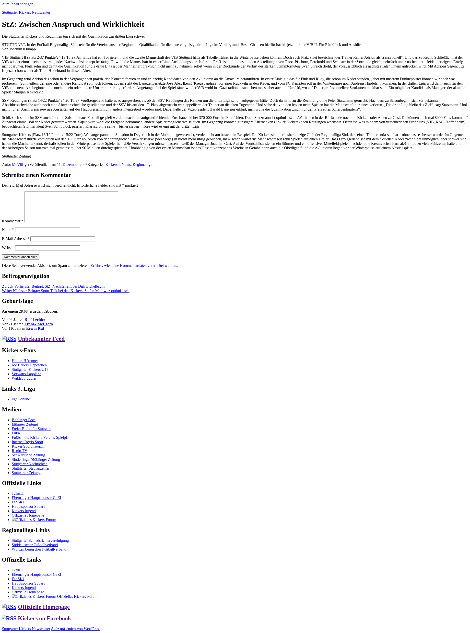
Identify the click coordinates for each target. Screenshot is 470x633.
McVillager (20, 164)
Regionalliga (142, 164)
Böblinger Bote (23, 420)
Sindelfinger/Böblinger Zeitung (36, 459)
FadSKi (18, 502)
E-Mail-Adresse (15, 239)
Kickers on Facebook (44, 618)
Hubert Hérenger (25, 361)
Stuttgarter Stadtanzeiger (30, 468)
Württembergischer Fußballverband (39, 549)
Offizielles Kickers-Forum (76, 596)
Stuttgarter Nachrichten (29, 464)
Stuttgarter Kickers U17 (30, 369)
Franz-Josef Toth (38, 324)
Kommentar (12, 221)
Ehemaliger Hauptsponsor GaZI (36, 498)
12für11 (18, 493)
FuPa (16, 433)
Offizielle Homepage (28, 515)
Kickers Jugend (24, 511)
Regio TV (19, 451)
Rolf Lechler (34, 319)
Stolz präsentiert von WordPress (75, 629)
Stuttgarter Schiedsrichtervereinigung (40, 540)
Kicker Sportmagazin (28, 446)
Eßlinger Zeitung (25, 424)
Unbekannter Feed (41, 339)
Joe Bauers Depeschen (29, 365)
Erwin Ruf (35, 328)
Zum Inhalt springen (17, 4)
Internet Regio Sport (27, 442)
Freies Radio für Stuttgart (31, 429)
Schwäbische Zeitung (28, 455)
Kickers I (113, 164)
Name (8, 229)
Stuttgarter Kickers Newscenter (26, 12)
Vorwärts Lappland (26, 374)
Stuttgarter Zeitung (26, 473)
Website (8, 248)
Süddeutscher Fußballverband (35, 545)
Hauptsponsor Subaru (28, 506)
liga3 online (21, 399)
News (126, 164)
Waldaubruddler (24, 378)
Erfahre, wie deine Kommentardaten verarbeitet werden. (134, 265)
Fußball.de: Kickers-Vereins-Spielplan (41, 437)
